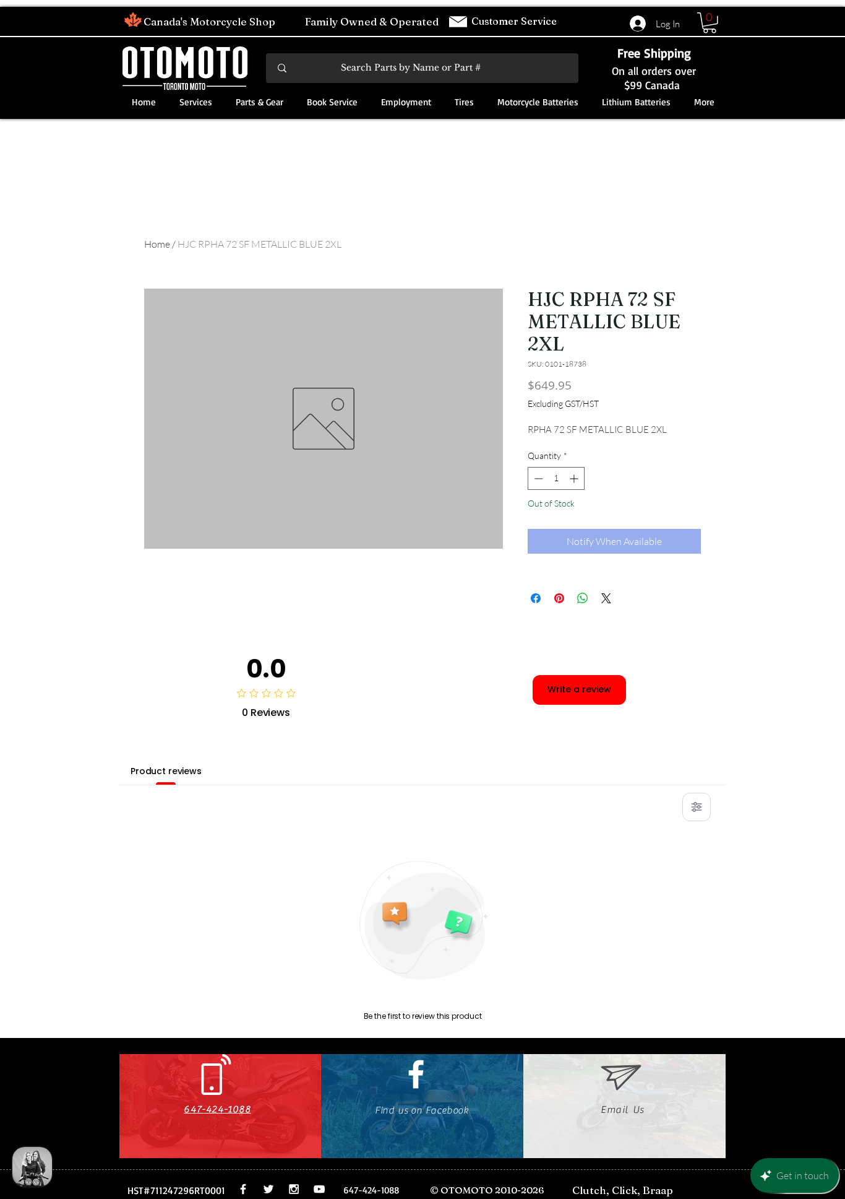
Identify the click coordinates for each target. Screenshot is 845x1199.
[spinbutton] (556, 478)
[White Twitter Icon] (268, 1189)
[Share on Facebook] (535, 598)
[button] (709, 22)
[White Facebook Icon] (416, 1074)
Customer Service (515, 21)
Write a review (579, 689)
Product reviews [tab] (166, 771)
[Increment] (575, 478)
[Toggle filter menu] (696, 807)
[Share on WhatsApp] (582, 598)
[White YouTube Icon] (319, 1189)
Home (157, 244)
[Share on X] (606, 598)
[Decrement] (537, 478)
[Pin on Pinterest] (559, 598)
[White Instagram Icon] (294, 1189)
